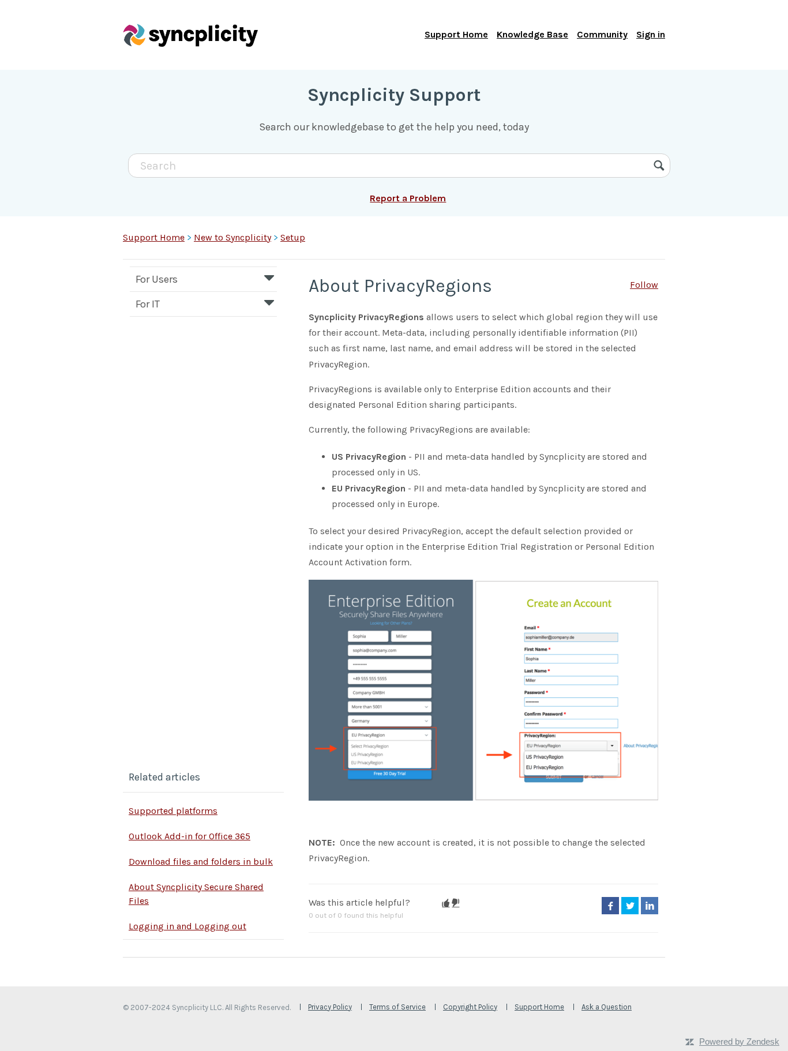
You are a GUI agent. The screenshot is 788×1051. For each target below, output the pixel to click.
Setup (292, 237)
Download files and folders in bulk (201, 861)
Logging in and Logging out (187, 926)
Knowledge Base (532, 34)
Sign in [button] (650, 34)
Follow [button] (644, 284)
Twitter (630, 905)
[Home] (190, 35)
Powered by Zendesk (739, 1041)
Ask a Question (606, 1007)
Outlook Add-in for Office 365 (189, 836)
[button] (445, 902)
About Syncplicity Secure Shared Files (196, 893)
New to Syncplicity (232, 237)
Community (602, 34)
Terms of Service (397, 1007)
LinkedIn (649, 905)
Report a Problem (408, 198)
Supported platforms (173, 810)
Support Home (456, 34)
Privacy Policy (330, 1007)
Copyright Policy (470, 1007)
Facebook (610, 905)
